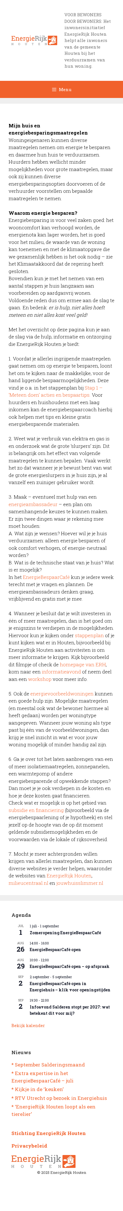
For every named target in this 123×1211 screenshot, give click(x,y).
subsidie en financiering (36, 810)
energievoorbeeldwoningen (62, 693)
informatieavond (61, 671)
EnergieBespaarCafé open (55, 949)
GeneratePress (85, 1202)
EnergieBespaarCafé (46, 577)
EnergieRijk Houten (69, 875)
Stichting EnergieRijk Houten (48, 1133)
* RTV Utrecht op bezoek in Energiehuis (59, 1098)
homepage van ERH (83, 664)
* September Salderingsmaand (48, 1064)
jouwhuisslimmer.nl (79, 883)
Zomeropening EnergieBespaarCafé (65, 932)
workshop (39, 679)
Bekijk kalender (28, 1025)
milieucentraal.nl (28, 883)
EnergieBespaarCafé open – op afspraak (70, 966)
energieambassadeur (34, 504)
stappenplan (89, 635)
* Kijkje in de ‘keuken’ (37, 1089)
